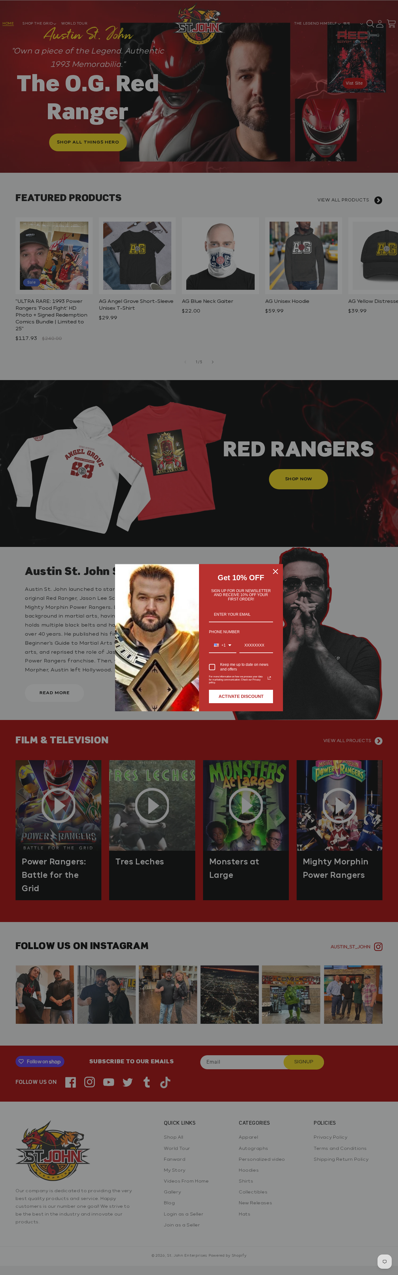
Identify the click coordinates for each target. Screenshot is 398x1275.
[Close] (275, 571)
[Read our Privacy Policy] (269, 678)
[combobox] (222, 645)
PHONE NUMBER (224, 632)
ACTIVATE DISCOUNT (241, 696)
